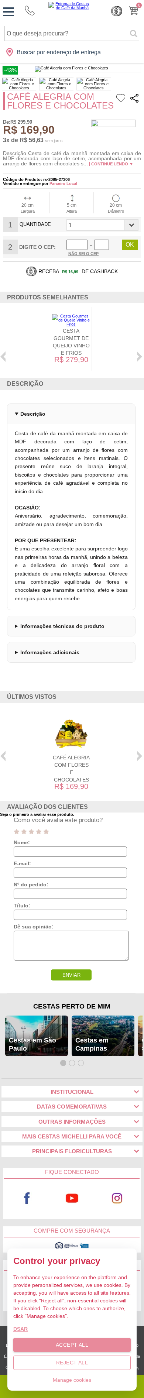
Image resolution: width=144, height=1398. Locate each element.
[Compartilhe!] (134, 99)
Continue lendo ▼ (112, 164)
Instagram (117, 1198)
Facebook (27, 1198)
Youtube (72, 1198)
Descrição (32, 414)
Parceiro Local (63, 183)
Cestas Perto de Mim (71, 1006)
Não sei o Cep (83, 253)
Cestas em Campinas (92, 1044)
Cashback (116, 11)
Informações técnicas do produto (62, 626)
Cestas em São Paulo (32, 1044)
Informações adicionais (49, 652)
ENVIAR (71, 975)
